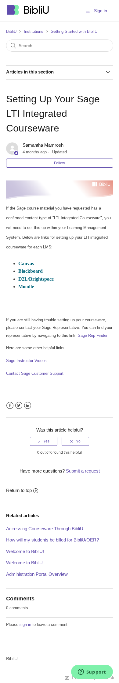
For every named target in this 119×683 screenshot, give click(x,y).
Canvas (26, 263)
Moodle (26, 286)
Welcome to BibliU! (25, 551)
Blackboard (30, 271)
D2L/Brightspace (36, 279)
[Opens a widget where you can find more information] (92, 672)
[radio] (43, 441)
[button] (88, 11)
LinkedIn (27, 405)
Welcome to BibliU (24, 562)
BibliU (11, 31)
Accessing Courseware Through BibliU (44, 528)
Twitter (19, 405)
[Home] (28, 13)
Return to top (19, 490)
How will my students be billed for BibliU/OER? (52, 539)
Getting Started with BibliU (74, 31)
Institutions (33, 31)
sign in (25, 624)
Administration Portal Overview (37, 574)
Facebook (10, 405)
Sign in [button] (100, 10)
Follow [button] (59, 163)
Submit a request (83, 470)
